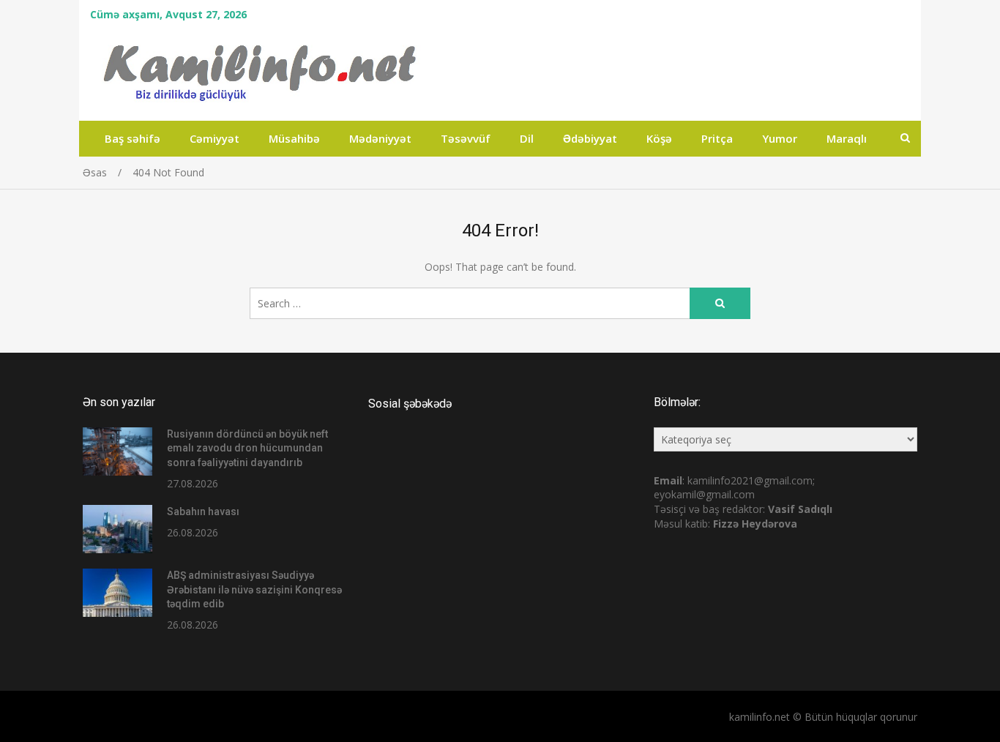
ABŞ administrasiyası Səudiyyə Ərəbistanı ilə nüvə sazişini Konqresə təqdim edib (254, 589)
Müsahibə (294, 138)
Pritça (717, 138)
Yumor (779, 138)
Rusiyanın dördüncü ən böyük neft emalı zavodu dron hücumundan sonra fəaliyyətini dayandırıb (247, 448)
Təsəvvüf (465, 138)
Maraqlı (847, 138)
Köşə (659, 138)
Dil (527, 138)
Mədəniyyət (380, 138)
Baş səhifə (132, 138)
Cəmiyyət (214, 138)
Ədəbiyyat (590, 138)
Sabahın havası (203, 511)
